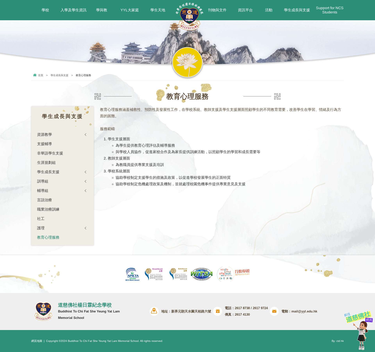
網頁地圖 (36, 340)
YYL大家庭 (130, 10)
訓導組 (42, 181)
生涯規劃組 (46, 163)
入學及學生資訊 (74, 10)
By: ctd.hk (338, 340)
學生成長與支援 (297, 10)
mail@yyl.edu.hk (304, 311)
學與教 (101, 10)
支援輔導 (44, 144)
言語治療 (44, 200)
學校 (45, 10)
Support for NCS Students (330, 10)
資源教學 (44, 134)
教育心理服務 (48, 237)
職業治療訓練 (48, 209)
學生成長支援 (48, 172)
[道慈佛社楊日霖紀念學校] (189, 29)
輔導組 (42, 191)
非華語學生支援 (50, 153)
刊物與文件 (217, 10)
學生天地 (157, 10)
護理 (41, 228)
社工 (41, 219)
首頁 (40, 75)
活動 (268, 10)
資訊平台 (245, 10)
